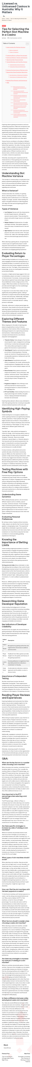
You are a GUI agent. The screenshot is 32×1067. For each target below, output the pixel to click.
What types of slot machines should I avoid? (19, 100)
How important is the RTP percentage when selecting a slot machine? (20, 92)
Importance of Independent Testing (18, 77)
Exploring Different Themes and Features (17, 57)
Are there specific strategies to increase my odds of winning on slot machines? (20, 97)
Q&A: (8, 82)
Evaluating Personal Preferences (17, 66)
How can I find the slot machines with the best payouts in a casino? (20, 103)
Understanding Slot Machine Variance (15, 47)
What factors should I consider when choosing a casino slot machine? (20, 107)
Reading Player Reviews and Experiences (17, 80)
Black (6, 1045)
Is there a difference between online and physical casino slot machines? (20, 116)
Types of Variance (14, 52)
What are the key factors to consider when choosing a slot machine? (19, 88)
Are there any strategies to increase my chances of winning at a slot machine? (20, 111)
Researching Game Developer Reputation (16, 72)
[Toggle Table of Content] (26, 43)
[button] (7, 1048)
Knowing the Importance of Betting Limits (17, 70)
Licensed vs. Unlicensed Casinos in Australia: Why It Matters (16, 8)
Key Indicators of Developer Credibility (19, 75)
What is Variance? (13, 50)
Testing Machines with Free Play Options (17, 62)
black (4, 25)
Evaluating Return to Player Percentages (17, 55)
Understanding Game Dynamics (17, 64)
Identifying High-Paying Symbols (15, 59)
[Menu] (4, 16)
